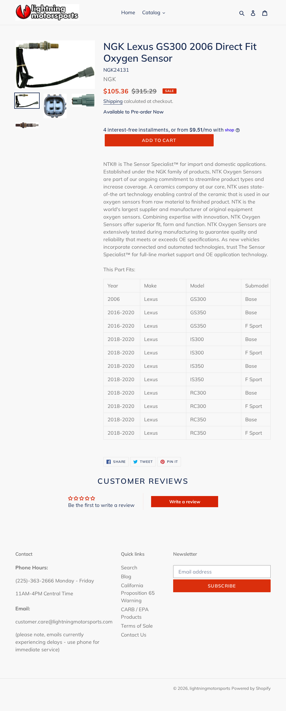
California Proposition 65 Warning (138, 593)
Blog (126, 576)
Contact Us (133, 635)
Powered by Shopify (251, 688)
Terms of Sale (137, 626)
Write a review (184, 501)
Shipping (113, 101)
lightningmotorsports (210, 688)
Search (129, 567)
